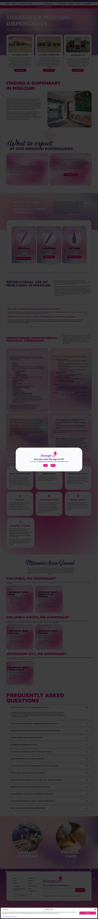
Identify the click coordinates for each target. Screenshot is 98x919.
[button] (95, 909)
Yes (53, 465)
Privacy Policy (14, 916)
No (45, 465)
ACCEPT (88, 913)
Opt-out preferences (6, 916)
